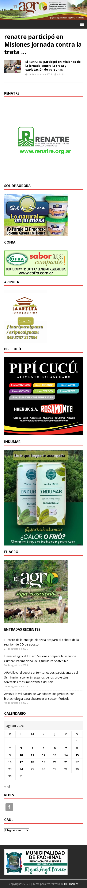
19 (43, 762)
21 (66, 762)
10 (21, 755)
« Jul (7, 786)
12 (43, 755)
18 (32, 762)
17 (21, 762)
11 (32, 755)
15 (77, 755)
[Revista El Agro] (43, 18)
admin (60, 74)
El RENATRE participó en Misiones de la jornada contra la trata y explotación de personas (53, 65)
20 (54, 762)
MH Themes (71, 884)
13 (54, 755)
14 (66, 755)
